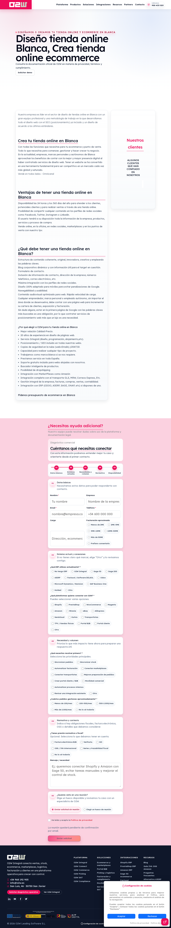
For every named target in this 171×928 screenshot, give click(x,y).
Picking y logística (106, 873)
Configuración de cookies (94, 924)
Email (53, 508)
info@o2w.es (17, 883)
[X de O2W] (26, 899)
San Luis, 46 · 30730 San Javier (28, 886)
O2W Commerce (82, 870)
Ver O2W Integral (52, 892)
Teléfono (91, 508)
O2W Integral (80, 862)
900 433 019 (157, 5)
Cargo (53, 520)
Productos (75, 4)
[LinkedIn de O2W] (9, 899)
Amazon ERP (126, 870)
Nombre (54, 495)
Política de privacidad (139, 923)
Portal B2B (102, 869)
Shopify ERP (126, 862)
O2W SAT (78, 877)
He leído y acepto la (72, 820)
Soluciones (88, 4)
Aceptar (121, 916)
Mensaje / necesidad (59, 760)
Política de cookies (159, 923)
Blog (146, 862)
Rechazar (152, 916)
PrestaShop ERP (128, 866)
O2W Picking (80, 874)
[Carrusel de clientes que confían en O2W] (133, 184)
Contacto (140, 4)
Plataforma (62, 4)
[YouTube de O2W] (15, 899)
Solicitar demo (25, 72)
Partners (128, 4)
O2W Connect (80, 866)
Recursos (117, 4)
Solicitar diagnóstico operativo (23, 892)
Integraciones (103, 4)
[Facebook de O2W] (20, 899)
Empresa (90, 495)
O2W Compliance (82, 881)
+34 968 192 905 (19, 880)
